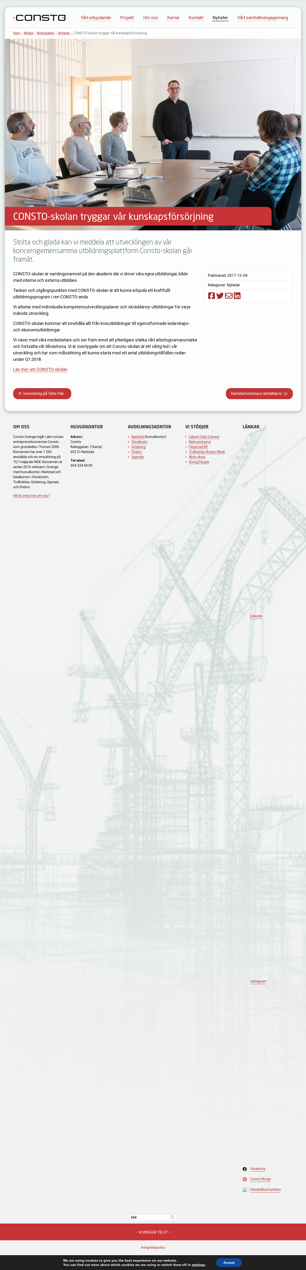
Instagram (258, 981)
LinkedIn (256, 616)
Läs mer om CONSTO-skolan (40, 369)
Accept (229, 1262)
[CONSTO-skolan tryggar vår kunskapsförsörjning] (211, 296)
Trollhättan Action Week (207, 452)
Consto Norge (260, 1179)
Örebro (136, 452)
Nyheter (220, 17)
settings (198, 1265)
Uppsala (137, 457)
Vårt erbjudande (96, 17)
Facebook (258, 1169)
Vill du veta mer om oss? (31, 496)
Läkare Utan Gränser (204, 437)
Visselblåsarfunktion (265, 1189)
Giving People (199, 462)
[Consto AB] (39, 17)
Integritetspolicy (153, 1247)
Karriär (173, 17)
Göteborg (138, 447)
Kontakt (196, 17)
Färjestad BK (198, 447)
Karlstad (137, 437)
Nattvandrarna (200, 442)
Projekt (127, 17)
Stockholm (139, 442)
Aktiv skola (197, 457)
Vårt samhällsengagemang (262, 17)
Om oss (150, 17)
